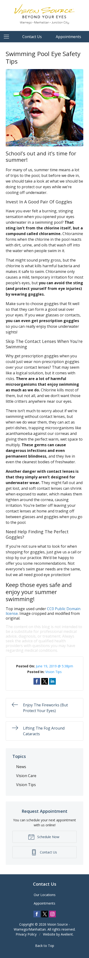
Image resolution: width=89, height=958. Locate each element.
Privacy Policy (26, 934)
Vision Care (26, 775)
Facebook (36, 914)
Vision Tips (53, 671)
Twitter (44, 914)
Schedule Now (47, 837)
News (21, 766)
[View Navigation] (8, 36)
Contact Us (32, 36)
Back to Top (44, 945)
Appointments (68, 36)
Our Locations (45, 894)
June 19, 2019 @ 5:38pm (54, 666)
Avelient (67, 934)
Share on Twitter (44, 681)
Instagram (52, 914)
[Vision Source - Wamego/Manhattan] (44, 15)
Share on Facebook (36, 681)
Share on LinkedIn (52, 681)
